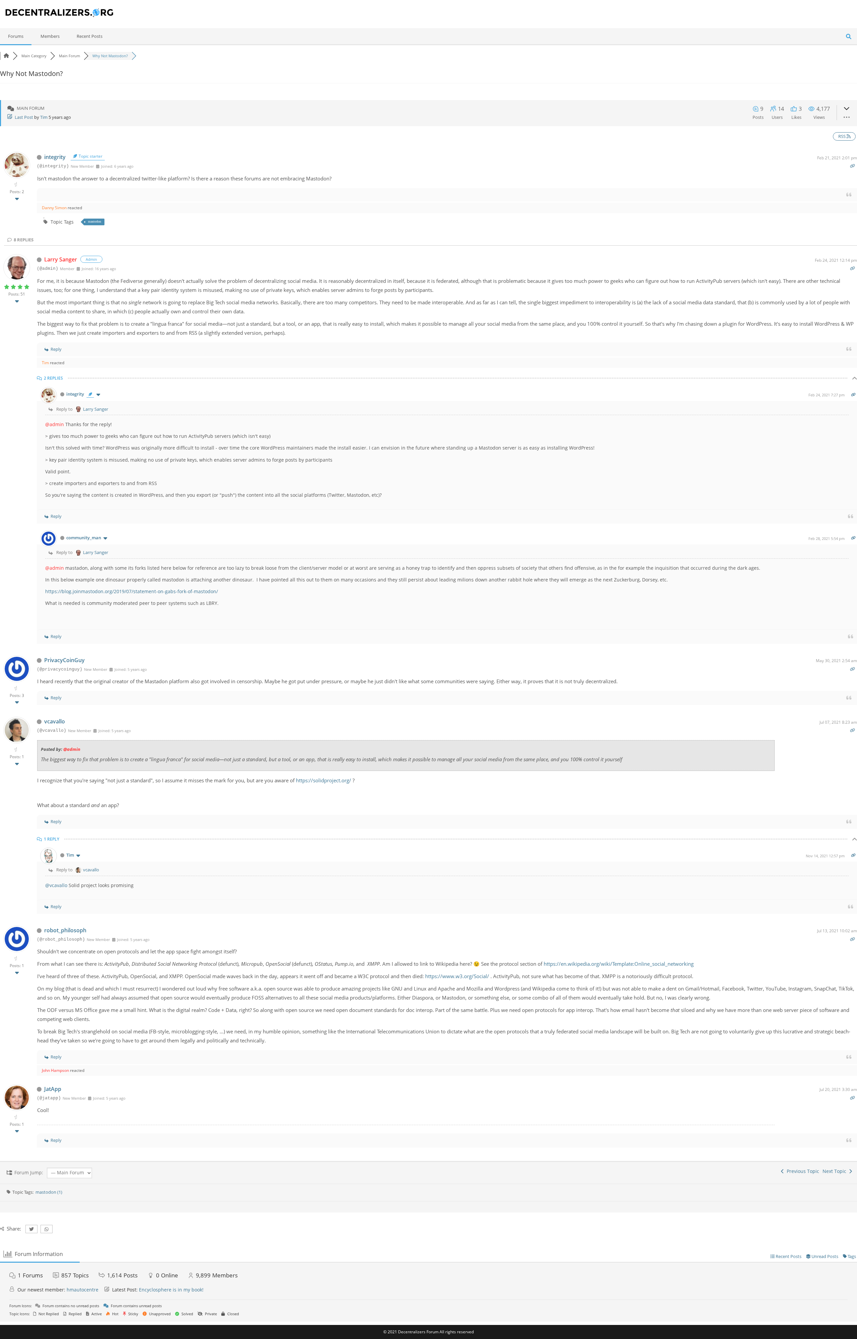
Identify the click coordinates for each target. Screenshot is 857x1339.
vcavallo (54, 721)
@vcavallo (56, 885)
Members (50, 36)
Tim (44, 117)
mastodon (94, 221)
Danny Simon (54, 208)
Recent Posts (89, 36)
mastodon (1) (48, 1192)
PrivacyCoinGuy (64, 660)
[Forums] (6, 55)
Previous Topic (801, 1171)
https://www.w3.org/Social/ (457, 976)
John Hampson (55, 1070)
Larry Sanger (60, 259)
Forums (15, 36)
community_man (83, 538)
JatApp (52, 1089)
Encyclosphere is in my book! (171, 1289)
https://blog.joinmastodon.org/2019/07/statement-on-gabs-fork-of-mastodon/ (131, 591)
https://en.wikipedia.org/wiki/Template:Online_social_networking (619, 963)
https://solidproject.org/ (323, 780)
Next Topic (836, 1171)
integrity (55, 157)
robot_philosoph (65, 930)
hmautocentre (82, 1289)
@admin (54, 424)
